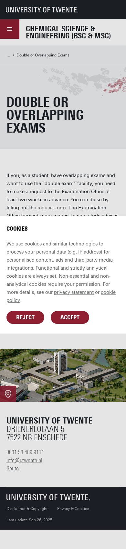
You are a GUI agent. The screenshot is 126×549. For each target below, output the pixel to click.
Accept (69, 317)
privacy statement (74, 292)
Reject (25, 317)
